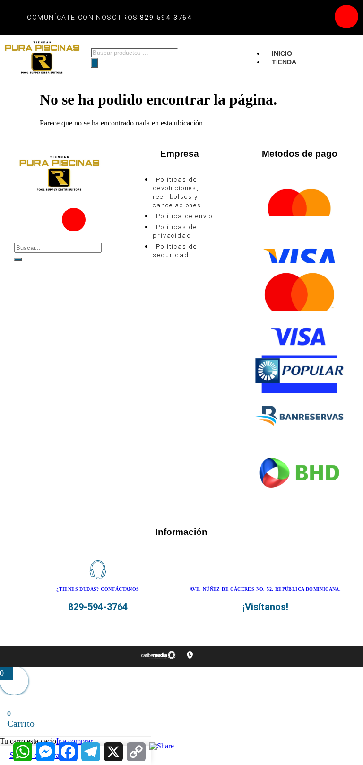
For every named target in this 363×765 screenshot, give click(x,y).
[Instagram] (346, 16)
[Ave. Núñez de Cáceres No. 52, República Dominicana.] (265, 570)
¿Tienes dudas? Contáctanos (97, 589)
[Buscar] (94, 63)
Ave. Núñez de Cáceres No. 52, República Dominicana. (265, 589)
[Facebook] (318, 16)
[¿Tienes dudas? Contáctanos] (98, 570)
